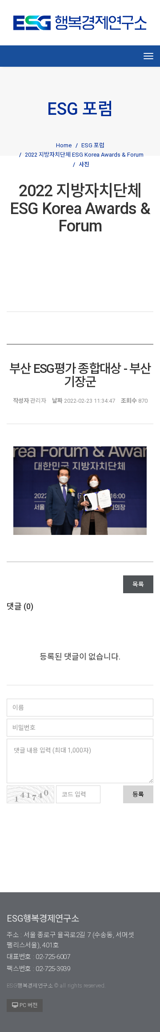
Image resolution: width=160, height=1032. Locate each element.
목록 (138, 584)
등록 (138, 794)
